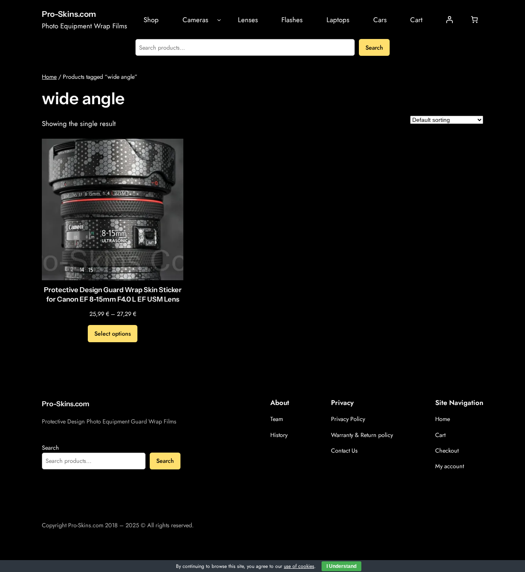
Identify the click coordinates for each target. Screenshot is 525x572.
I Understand (341, 566)
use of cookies (299, 566)
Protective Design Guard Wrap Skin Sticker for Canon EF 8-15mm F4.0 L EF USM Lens (113, 295)
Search (374, 47)
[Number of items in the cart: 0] (474, 19)
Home (49, 77)
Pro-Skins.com (69, 14)
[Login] (449, 19)
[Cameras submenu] (219, 20)
